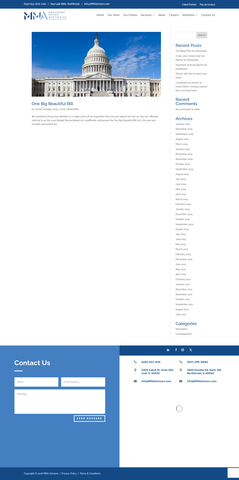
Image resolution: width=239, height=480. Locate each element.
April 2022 (181, 274)
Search (202, 35)
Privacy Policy (69, 473)
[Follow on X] (190, 349)
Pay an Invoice (207, 4)
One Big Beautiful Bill (52, 103)
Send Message (89, 418)
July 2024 (181, 179)
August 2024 (182, 174)
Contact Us (208, 15)
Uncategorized (183, 334)
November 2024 (184, 159)
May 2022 (181, 269)
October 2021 (183, 299)
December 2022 (184, 259)
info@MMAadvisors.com (97, 4)
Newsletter (73, 109)
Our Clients (130, 15)
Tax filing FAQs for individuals (191, 51)
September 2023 (184, 224)
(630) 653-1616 (32, 4)
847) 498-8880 (58, 4)
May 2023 (181, 244)
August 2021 (182, 309)
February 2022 (183, 279)
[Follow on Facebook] (176, 349)
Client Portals (189, 4)
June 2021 (181, 314)
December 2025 (184, 129)
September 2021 (184, 304)
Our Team (114, 15)
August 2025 (182, 139)
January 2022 (183, 284)
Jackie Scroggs (43, 109)
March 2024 (182, 199)
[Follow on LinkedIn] (168, 349)
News (161, 15)
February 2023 (183, 254)
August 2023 (182, 229)
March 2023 (182, 249)
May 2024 (181, 189)
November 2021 (184, 294)
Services (146, 15)
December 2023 (184, 214)
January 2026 (183, 124)
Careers (174, 15)
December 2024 (184, 154)
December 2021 (184, 289)
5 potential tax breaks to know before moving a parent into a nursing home (191, 86)
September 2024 (184, 169)
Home (100, 15)
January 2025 (183, 149)
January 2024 (183, 209)
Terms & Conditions (90, 473)
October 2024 (183, 164)
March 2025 (182, 144)
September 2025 (184, 134)
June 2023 (181, 239)
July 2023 (181, 234)
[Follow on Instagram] (182, 349)
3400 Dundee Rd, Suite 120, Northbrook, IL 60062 (204, 371)
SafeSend (188, 15)
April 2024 (181, 194)
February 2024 (183, 204)
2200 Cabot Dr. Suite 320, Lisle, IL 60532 (157, 371)
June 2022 (181, 264)
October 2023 (183, 219)
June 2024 (181, 184)
